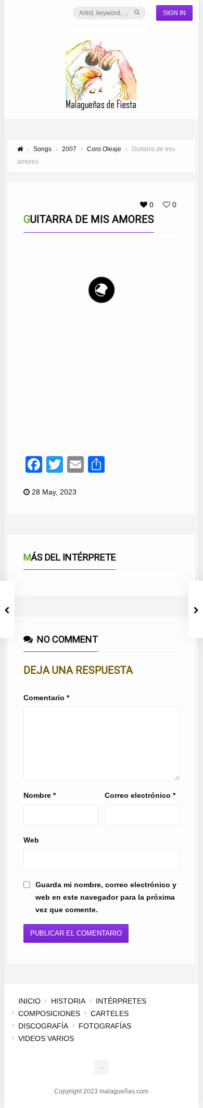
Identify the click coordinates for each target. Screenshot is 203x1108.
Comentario (46, 697)
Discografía (43, 1026)
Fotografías (105, 1026)
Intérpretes (121, 1001)
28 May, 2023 (54, 492)
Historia (68, 1001)
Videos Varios (46, 1038)
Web (31, 840)
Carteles (110, 1013)
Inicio (29, 1001)
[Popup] (152, 359)
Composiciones (49, 1013)
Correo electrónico (140, 795)
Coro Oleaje (62, 359)
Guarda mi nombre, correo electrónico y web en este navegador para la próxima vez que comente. (105, 897)
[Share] (166, 359)
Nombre (39, 795)
